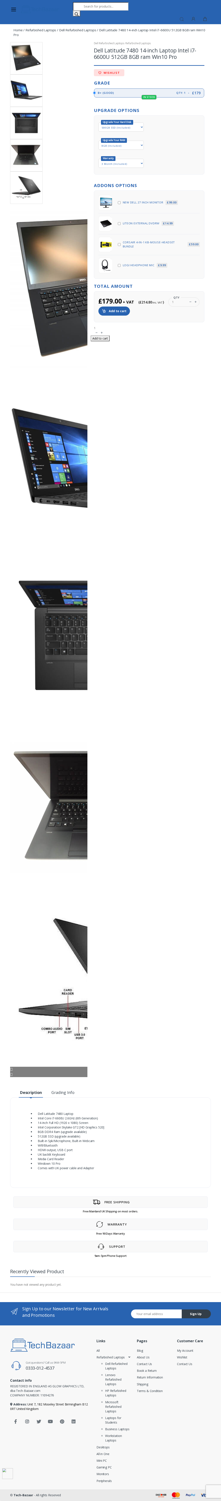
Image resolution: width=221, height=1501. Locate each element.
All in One (102, 1454)
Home (17, 30)
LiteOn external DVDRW (148, 223)
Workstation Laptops (113, 1438)
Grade (102, 83)
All (98, 1350)
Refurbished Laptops (40, 30)
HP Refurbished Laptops (115, 1393)
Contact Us (144, 1364)
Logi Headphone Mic (144, 265)
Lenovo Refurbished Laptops (113, 1379)
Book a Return (147, 1371)
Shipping (142, 1384)
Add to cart (117, 311)
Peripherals (104, 1481)
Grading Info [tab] (62, 1092)
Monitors (102, 1474)
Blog (140, 1350)
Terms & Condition (150, 1391)
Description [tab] (31, 1092)
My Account (185, 1350)
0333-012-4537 (40, 1368)
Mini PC (101, 1461)
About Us (143, 1357)
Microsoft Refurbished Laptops (113, 1406)
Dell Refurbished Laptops (77, 30)
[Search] (76, 13)
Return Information (150, 1377)
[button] (181, 19)
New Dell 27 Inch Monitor (150, 202)
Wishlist (111, 73)
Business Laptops (117, 1429)
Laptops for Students (113, 1420)
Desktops (103, 1447)
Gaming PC (104, 1467)
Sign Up (196, 1314)
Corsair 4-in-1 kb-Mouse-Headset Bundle (161, 244)
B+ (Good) (149, 94)
